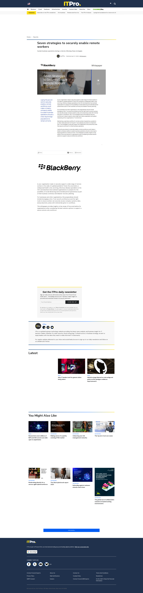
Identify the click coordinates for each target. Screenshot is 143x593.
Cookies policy (77, 576)
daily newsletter (94, 339)
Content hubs (73, 9)
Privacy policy (30, 576)
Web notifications (55, 576)
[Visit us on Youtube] (40, 564)
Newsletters (99, 576)
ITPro (63, 56)
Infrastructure (56, 9)
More (88, 9)
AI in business (61, 12)
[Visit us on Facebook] (29, 564)
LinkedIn (39, 341)
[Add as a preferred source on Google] (32, 551)
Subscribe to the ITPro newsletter (46, 12)
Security (64, 9)
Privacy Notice (50, 309)
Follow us (71, 152)
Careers (52, 579)
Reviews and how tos (73, 12)
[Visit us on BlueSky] (46, 564)
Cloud (40, 9)
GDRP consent (31, 579)
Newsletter (79, 152)
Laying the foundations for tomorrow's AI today (106, 12)
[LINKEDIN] (48, 327)
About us (52, 573)
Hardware (47, 9)
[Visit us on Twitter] (34, 564)
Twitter (47, 341)
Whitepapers (83, 56)
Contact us (76, 573)
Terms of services (60, 307)
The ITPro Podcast (86, 12)
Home (29, 37)
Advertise (82, 9)
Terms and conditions (102, 573)
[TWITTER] (44, 327)
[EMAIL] (52, 327)
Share (41, 152)
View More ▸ (71, 530)
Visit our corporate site (82, 547)
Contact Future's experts (34, 573)
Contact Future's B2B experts (81, 579)
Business (33, 9)
